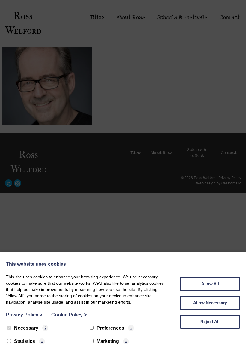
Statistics (24, 341)
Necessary (26, 328)
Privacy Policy (24, 314)
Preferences (110, 328)
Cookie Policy (69, 314)
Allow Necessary (210, 302)
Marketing (108, 341)
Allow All (210, 283)
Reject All (210, 321)
